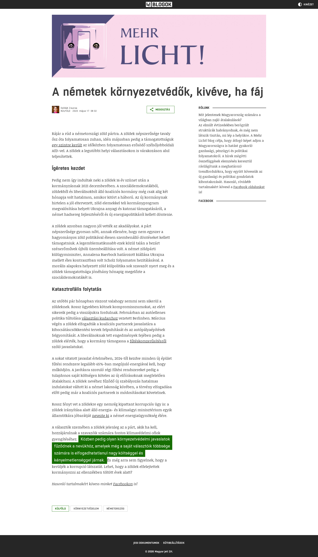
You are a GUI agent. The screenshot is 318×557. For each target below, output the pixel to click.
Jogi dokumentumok (146, 542)
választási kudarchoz (100, 318)
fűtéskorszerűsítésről (148, 340)
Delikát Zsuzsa (69, 108)
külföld (65, 111)
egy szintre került (67, 144)
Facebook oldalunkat (249, 187)
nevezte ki (100, 415)
